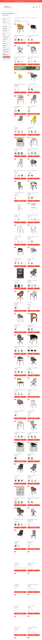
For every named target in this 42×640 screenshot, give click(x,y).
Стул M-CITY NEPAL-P (30, 127)
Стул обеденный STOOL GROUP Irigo (32, 432)
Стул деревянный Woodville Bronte (19, 192)
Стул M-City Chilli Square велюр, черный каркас (20, 171)
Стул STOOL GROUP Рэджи (31, 563)
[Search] (28, 4)
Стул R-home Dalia (16, 584)
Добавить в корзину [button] (33, 113)
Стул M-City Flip (16, 127)
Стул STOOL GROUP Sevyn (17, 236)
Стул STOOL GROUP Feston (31, 258)
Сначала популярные (28, 17)
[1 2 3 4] (33, 535)
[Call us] (34, 7)
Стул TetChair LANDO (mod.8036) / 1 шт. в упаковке (33, 193)
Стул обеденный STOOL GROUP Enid (19, 519)
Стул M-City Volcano (17, 627)
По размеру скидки (33, 17)
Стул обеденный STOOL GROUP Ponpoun (20, 389)
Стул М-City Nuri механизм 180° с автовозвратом (19, 303)
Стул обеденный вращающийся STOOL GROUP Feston (19, 84)
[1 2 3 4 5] (20, 208)
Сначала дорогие (22, 17)
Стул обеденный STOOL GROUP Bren (32, 627)
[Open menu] (3, 7)
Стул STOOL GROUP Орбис (18, 106)
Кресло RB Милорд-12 (17, 280)
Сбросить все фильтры (6, 58)
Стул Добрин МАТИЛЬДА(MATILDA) (19, 35)
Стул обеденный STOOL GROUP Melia (32, 584)
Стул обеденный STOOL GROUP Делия (32, 148)
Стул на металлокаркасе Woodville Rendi (33, 35)
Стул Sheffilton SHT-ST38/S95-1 (31, 84)
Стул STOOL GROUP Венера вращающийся (33, 497)
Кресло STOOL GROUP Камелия (31, 170)
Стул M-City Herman (17, 475)
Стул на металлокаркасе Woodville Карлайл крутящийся (32, 520)
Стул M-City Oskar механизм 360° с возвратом (32, 476)
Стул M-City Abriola (17, 541)
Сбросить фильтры (26, 21)
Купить (20, 42)
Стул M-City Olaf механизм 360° (31, 389)
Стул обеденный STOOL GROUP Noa (19, 497)
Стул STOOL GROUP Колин (18, 258)
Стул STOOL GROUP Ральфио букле (19, 346)
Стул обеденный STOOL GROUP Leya (19, 432)
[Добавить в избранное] (25, 33)
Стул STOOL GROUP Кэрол (31, 606)
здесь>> (26, 1)
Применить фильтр (6, 56)
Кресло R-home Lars (17, 563)
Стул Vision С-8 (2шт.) (30, 541)
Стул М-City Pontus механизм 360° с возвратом (32, 281)
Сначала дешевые (17, 17)
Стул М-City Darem (16, 606)
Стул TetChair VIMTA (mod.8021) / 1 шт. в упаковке (33, 237)
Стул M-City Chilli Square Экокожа (32, 106)
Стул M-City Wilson (30, 302)
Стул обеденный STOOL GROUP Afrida (32, 346)
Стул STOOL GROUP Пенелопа (18, 148)
